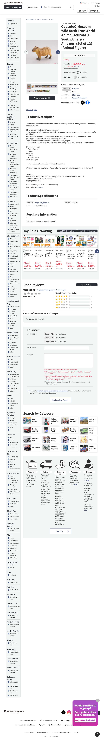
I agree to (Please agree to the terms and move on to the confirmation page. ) (60, 392)
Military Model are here (14, 625)
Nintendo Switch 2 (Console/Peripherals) (14, 149)
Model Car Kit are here (14, 635)
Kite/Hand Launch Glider (14, 382)
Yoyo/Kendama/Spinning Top (15, 375)
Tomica (12, 67)
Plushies (12, 568)
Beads (12, 462)
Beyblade (13, 44)
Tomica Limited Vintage (12, 80)
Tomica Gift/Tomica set (13, 101)
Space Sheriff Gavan (14, 47)
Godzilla (12, 41)
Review (30, 354)
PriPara (12, 286)
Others (12, 297)
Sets (11, 427)
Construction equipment (14, 214)
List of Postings (86, 285)
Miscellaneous (14, 516)
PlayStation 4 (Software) (14, 193)
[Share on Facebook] (88, 103)
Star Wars (13, 97)
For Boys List (14, 582)
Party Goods (14, 519)
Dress (11, 430)
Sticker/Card (14, 504)
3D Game (13, 342)
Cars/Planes (14, 91)
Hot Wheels (13, 134)
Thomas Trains (15, 551)
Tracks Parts (14, 540)
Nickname (31, 347)
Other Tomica (14, 110)
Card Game (13, 345)
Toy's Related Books (14, 529)
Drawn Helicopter (13, 207)
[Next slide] (58, 52)
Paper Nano (13, 489)
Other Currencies (79, 67)
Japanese (39, 187)
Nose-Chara (13, 321)
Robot (12, 359)
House (12, 420)
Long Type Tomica (13, 70)
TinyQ (12, 125)
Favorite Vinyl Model (14, 404)
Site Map (76, 732)
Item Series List (13, 692)
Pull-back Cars (14, 127)
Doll (11, 437)
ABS (73, 94)
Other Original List (14, 58)
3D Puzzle (13, 309)
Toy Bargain (13, 24)
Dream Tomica (14, 84)
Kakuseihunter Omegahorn (14, 51)
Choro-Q (12, 122)
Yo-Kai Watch (14, 256)
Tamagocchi (14, 362)
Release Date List (14, 683)
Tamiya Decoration (13, 486)
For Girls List (14, 590)
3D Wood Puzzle (12, 312)
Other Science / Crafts (15, 493)
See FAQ (59, 531)
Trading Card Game (14, 348)
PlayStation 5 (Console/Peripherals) (14, 177)
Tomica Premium (13, 75)
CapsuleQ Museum (79, 98)
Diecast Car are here (15, 607)
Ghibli (12, 277)
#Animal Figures (31, 110)
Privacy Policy (29, 732)
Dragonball (13, 251)
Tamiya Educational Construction (14, 480)
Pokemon (13, 33)
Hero (11, 244)
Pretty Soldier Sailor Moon (14, 280)
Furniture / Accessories (13, 424)
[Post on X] (83, 103)
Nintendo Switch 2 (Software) (13, 156)
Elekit (12, 476)
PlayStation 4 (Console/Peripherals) (14, 188)
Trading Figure (14, 501)
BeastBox (13, 264)
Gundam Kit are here (13, 616)
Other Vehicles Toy (14, 131)
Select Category (12, 7)
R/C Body (13, 221)
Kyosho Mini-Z (14, 204)
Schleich (12, 401)
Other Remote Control (14, 230)
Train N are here (13, 644)
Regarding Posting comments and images (51, 290)
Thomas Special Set (13, 554)
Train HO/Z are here (14, 653)
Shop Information (43, 732)
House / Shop (14, 442)
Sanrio (12, 274)
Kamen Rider (14, 38)
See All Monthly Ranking (87, 231)
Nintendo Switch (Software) (13, 171)
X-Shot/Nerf (13, 388)
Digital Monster (15, 261)
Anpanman (13, 294)
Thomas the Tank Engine (14, 88)
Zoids (12, 266)
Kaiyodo (75, 88)
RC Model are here (14, 598)
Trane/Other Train (14, 137)
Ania (11, 398)
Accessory (13, 459)
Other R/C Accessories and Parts (13, 225)
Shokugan (13, 575)
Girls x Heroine (14, 284)
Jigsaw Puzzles (15, 306)
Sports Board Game (14, 339)
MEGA (11, 318)
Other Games (14, 197)
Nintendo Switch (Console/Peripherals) (14, 163)
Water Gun (13, 386)
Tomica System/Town (14, 106)
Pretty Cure (13, 55)
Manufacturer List (14, 687)
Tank (11, 218)
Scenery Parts (14, 543)
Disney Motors (14, 94)
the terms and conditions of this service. (52, 391)
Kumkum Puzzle (13, 324)
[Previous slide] (26, 52)
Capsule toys (14, 514)
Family (12, 418)
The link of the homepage (61, 732)
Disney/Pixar (14, 271)
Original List (14, 695)
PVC (78, 94)
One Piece (13, 253)
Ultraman (13, 36)
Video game (14, 364)
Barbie (12, 291)
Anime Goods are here (14, 671)
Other (12, 328)
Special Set (13, 546)
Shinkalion (13, 548)
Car (11, 211)
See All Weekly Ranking (66, 231)
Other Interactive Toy (15, 468)
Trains (12, 538)
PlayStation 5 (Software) (14, 182)
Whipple (12, 464)
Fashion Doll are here (14, 662)
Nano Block (13, 316)
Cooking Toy (14, 457)
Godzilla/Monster (15, 247)
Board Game (14, 335)
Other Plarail (14, 558)
